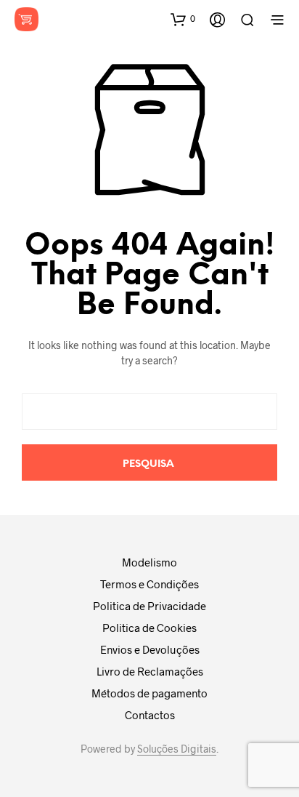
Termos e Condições (149, 583)
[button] (183, 19)
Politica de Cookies (149, 627)
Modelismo (149, 562)
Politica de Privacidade (149, 605)
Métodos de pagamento (149, 693)
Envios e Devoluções (150, 649)
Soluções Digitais (176, 749)
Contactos (150, 714)
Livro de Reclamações (150, 671)
